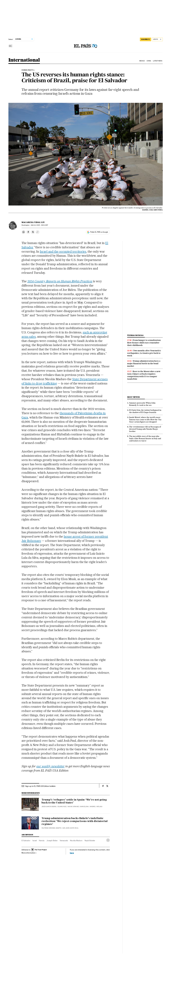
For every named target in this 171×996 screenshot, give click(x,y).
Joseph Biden (52, 840)
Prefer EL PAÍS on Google (99, 232)
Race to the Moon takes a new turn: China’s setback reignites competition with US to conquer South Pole (143, 375)
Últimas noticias (135, 335)
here (72, 853)
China (149, 61)
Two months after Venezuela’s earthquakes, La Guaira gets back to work (144, 353)
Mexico (142, 61)
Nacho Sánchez (73, 806)
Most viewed (133, 397)
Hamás (41, 840)
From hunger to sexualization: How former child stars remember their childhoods (144, 342)
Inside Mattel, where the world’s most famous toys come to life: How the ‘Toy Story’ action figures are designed (145, 419)
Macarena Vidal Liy (33, 222)
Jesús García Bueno (49, 806)
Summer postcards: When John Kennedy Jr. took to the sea (142, 404)
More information (29, 853)
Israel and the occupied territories (63, 251)
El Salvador (26, 840)
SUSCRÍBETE (145, 39)
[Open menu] (10, 46)
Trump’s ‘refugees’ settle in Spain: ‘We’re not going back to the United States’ (74, 801)
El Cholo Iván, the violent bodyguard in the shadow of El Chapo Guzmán (145, 411)
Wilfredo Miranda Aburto (51, 828)
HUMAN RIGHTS (28, 70)
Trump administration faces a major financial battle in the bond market (143, 363)
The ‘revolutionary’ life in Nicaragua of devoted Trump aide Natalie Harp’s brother (145, 429)
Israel (34, 840)
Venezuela (64, 840)
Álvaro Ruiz (62, 806)
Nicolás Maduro (76, 840)
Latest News (157, 61)
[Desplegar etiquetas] (108, 840)
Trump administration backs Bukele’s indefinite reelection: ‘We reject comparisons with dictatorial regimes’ (75, 821)
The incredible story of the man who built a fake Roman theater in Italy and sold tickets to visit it (145, 438)
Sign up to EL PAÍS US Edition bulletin (40, 786)
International (24, 60)
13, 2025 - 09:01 (39, 225)
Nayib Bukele (90, 840)
